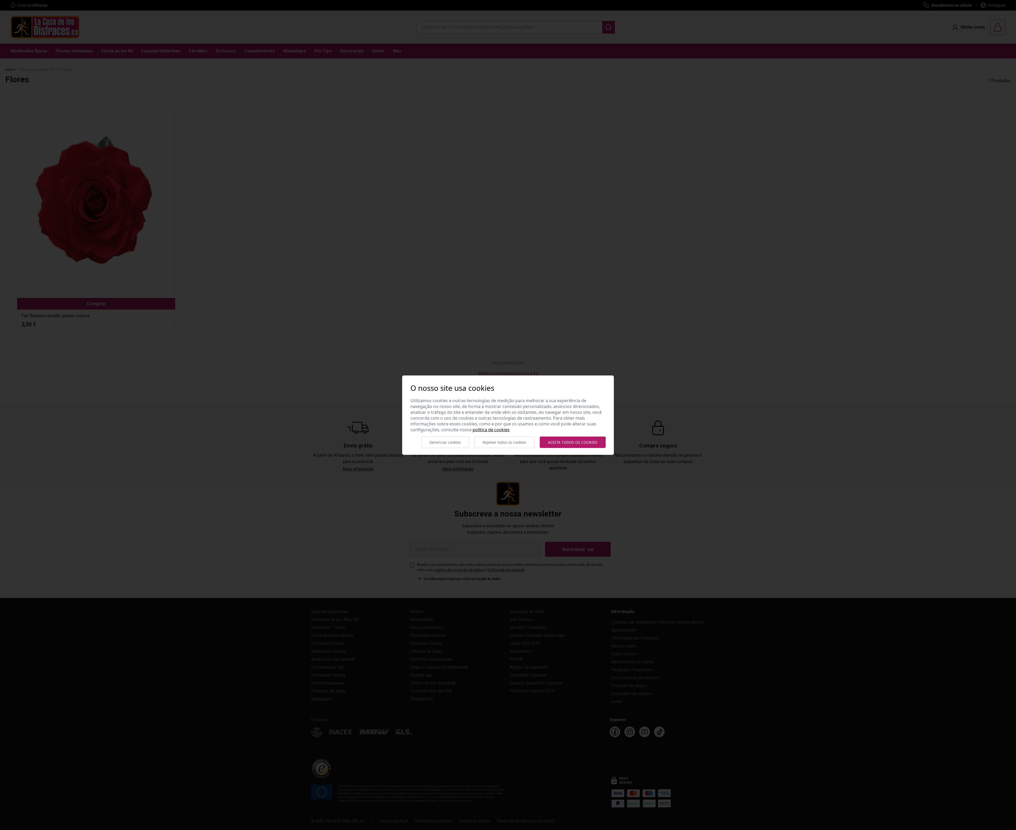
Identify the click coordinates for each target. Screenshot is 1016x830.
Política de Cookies (491, 430)
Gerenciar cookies (445, 442)
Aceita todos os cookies (572, 442)
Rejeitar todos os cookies (504, 442)
